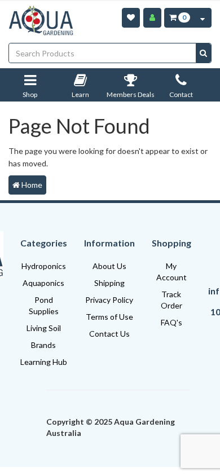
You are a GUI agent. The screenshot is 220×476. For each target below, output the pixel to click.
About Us (109, 266)
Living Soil (44, 328)
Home (31, 184)
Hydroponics (43, 266)
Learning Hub (43, 362)
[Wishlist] (131, 18)
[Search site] (203, 53)
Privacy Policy (109, 300)
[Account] (152, 18)
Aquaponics (43, 283)
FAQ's (171, 322)
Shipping (109, 283)
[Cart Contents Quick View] (202, 18)
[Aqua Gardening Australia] (40, 20)
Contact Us (109, 333)
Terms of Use (109, 316)
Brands (43, 345)
